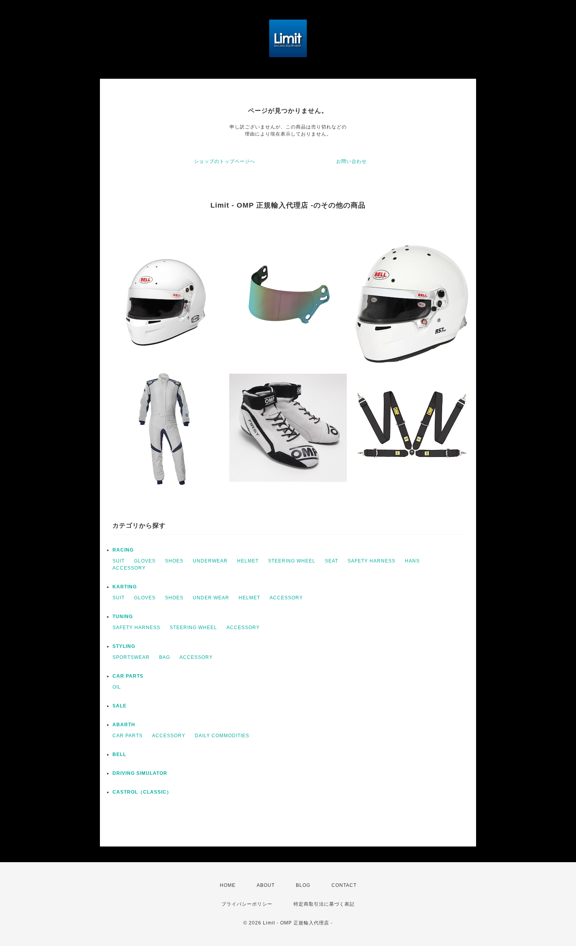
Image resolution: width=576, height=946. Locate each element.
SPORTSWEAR (131, 657)
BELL (119, 754)
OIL (116, 687)
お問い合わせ (351, 161)
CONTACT (344, 885)
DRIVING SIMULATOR (139, 773)
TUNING (122, 616)
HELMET (248, 561)
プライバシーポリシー (246, 904)
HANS (412, 561)
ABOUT (266, 885)
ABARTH (123, 724)
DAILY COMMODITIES (222, 735)
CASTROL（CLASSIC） (142, 792)
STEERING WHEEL (291, 561)
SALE (119, 706)
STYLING (123, 646)
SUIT (118, 561)
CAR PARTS (127, 676)
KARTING (124, 587)
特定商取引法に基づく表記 (324, 904)
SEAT (331, 561)
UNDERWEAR (210, 561)
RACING (123, 550)
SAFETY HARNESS (371, 561)
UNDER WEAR (211, 598)
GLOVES (145, 561)
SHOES (174, 561)
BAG (164, 657)
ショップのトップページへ (224, 161)
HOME (227, 885)
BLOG (303, 885)
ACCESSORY (129, 568)
